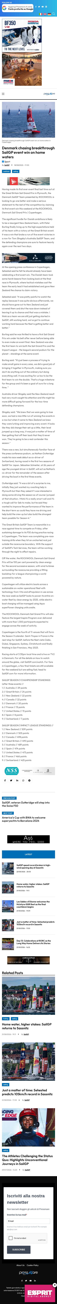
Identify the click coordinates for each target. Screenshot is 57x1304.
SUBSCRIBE (18, 1250)
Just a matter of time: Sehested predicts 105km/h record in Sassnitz (35, 923)
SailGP (7, 165)
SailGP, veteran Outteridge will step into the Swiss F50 (26, 804)
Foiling (5, 1019)
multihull (6, 171)
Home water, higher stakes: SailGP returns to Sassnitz (33, 885)
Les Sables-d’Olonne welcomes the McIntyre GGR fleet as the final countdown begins (33, 904)
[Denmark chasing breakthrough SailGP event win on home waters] (17, 780)
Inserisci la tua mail (16, 1215)
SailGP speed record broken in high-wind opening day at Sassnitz (34, 866)
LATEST (28, 854)
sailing (15, 171)
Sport (7, 161)
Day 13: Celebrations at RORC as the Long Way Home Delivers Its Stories (34, 942)
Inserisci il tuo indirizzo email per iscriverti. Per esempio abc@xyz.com (27, 1228)
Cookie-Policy (33, 1265)
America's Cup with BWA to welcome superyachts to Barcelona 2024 (23, 819)
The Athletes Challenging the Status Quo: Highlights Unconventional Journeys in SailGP (27, 1160)
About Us (20, 1265)
